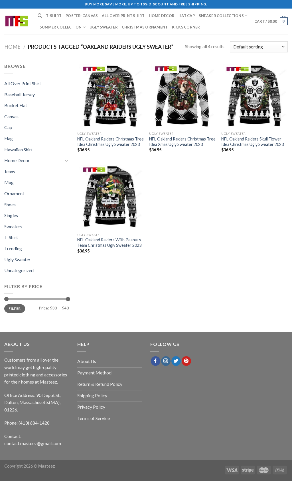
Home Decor (162, 15)
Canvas (11, 116)
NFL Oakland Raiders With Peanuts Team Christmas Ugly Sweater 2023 (109, 242)
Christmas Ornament (145, 27)
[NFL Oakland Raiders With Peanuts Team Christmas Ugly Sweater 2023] (110, 196)
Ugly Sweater (104, 27)
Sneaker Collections (221, 15)
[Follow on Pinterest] (186, 361)
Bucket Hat (15, 105)
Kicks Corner (186, 27)
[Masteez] (16, 21)
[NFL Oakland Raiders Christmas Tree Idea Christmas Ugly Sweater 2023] (110, 95)
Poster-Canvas (82, 15)
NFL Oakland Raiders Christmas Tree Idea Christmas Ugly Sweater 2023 (110, 141)
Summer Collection (61, 27)
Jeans (9, 171)
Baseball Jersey (19, 94)
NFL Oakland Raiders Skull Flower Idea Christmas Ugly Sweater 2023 (252, 141)
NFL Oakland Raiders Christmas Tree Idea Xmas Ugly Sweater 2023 (182, 141)
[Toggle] (66, 160)
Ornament (14, 193)
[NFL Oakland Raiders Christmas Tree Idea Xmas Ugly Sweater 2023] (182, 95)
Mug (9, 182)
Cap (8, 127)
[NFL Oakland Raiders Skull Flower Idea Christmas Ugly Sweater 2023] (254, 95)
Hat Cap (187, 15)
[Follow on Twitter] (176, 361)
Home (12, 47)
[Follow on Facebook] (155, 361)
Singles (11, 215)
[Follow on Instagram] (166, 361)
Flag (8, 138)
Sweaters (13, 226)
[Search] (40, 15)
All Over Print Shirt (123, 15)
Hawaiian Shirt (18, 149)
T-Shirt (54, 15)
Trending (13, 248)
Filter (15, 308)
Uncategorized (19, 270)
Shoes (10, 204)
